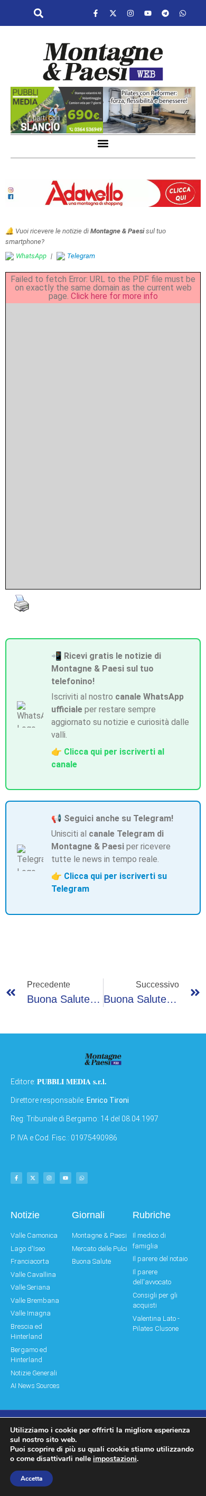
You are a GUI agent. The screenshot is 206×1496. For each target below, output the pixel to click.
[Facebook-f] (95, 13)
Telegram (81, 256)
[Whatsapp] (182, 13)
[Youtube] (148, 13)
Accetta (31, 1478)
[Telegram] (165, 13)
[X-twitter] (113, 13)
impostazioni (115, 1459)
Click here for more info (114, 296)
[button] (38, 13)
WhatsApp (31, 256)
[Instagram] (130, 13)
